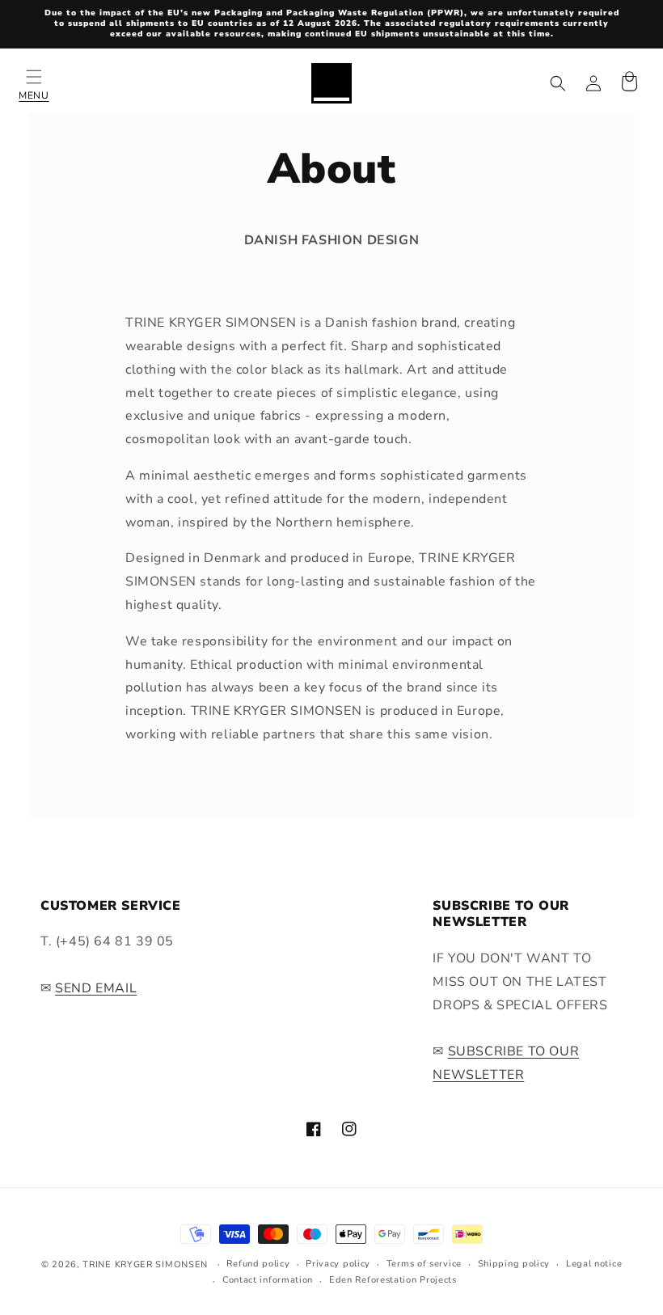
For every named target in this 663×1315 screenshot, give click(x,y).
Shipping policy (514, 1264)
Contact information (267, 1280)
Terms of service (424, 1264)
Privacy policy (338, 1264)
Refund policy (257, 1264)
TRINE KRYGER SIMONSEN (145, 1264)
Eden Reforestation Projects (393, 1280)
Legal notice (594, 1264)
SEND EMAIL (96, 988)
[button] (34, 83)
